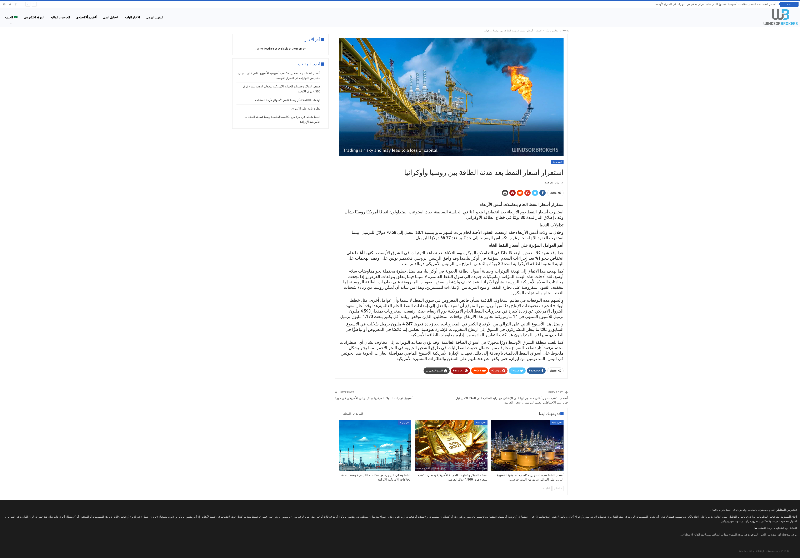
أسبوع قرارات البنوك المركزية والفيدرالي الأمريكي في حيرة (373, 398)
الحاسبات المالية (60, 17)
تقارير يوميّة (557, 162)
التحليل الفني (111, 17)
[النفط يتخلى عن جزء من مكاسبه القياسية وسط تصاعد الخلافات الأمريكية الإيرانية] (375, 445)
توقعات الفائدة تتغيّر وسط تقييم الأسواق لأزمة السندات (287, 100)
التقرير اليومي (154, 17)
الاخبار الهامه (132, 17)
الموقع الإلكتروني (34, 17)
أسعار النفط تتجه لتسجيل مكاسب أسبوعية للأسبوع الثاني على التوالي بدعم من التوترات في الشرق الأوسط (715, 4)
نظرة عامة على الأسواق (305, 108)
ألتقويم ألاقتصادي (86, 17)
